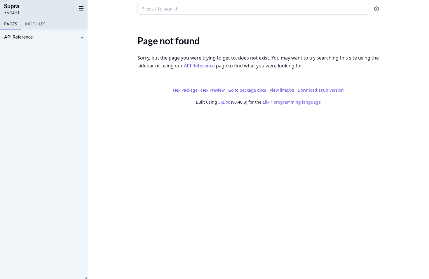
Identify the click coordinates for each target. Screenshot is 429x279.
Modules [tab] (35, 23)
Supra (11, 5)
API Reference (18, 36)
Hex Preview (213, 90)
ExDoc (224, 102)
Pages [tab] (10, 23)
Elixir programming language (292, 102)
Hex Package (185, 90)
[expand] (82, 38)
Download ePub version (321, 90)
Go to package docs (247, 90)
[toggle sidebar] (80, 8)
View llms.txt (282, 90)
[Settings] (376, 9)
